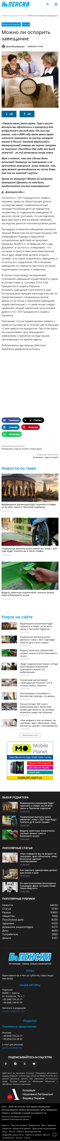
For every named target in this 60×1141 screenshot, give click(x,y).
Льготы (12, 1131)
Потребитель (8, 1137)
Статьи (23, 15)
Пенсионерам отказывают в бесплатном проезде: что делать (37, 695)
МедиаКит (30, 1020)
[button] (55, 4)
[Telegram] (15, 1063)
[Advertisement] (30, 382)
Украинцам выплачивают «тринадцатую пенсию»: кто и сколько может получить (36, 683)
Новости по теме (19, 468)
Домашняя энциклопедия (44, 1128)
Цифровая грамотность (13, 1134)
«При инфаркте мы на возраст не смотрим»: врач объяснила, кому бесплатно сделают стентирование (39, 723)
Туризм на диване (33, 1134)
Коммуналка (34, 1125)
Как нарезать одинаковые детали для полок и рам (38, 871)
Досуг (4, 1131)
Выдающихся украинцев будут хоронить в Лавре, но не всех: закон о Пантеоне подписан (29, 505)
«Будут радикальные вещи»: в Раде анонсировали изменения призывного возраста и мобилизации (39, 668)
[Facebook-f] (5, 1063)
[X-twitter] (24, 1063)
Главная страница (10, 15)
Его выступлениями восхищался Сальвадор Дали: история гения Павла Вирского (38, 886)
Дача (43, 1125)
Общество (7, 1128)
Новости (5, 1125)
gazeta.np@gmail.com (13, 1011)
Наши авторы (30, 985)
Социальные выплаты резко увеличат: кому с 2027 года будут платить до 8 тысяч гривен (30, 550)
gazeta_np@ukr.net (12, 1047)
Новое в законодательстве (29, 1131)
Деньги (46, 1134)
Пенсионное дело (19, 1125)
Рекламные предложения (19, 1026)
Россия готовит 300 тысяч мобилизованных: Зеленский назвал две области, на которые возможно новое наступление (37, 708)
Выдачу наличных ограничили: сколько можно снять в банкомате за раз (28, 594)
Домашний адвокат (11, 24)
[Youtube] (34, 1063)
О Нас (30, 970)
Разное (19, 1137)
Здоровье (51, 1125)
